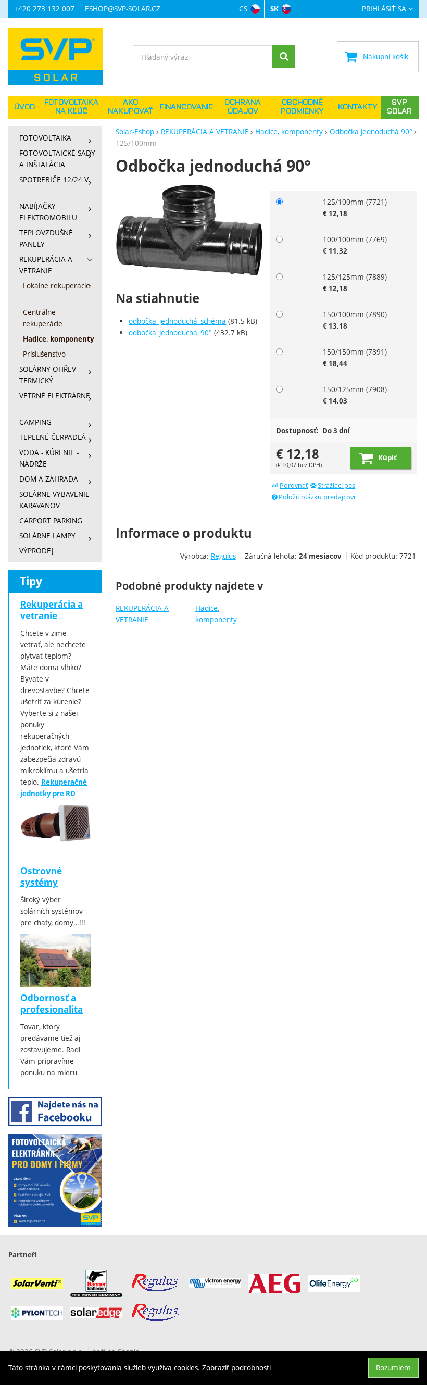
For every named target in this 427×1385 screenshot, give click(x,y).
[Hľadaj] (283, 56)
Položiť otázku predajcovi (317, 497)
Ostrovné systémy (41, 876)
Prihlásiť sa (384, 9)
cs (243, 9)
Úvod (24, 107)
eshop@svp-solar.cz (122, 9)
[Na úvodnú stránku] (60, 56)
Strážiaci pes (336, 485)
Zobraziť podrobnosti (236, 1368)
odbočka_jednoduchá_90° (170, 332)
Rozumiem (393, 1368)
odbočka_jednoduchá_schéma (177, 321)
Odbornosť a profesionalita (51, 1003)
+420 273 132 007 (44, 9)
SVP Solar (399, 107)
